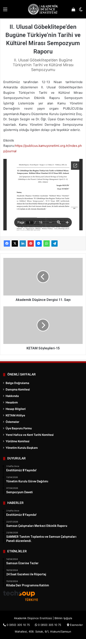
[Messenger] (38, 243)
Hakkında (12, 396)
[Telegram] (54, 243)
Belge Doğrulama (17, 383)
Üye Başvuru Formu (19, 428)
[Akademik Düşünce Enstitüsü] (43, 9)
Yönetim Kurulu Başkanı (22, 447)
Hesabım (12, 402)
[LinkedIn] (23, 243)
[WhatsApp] (46, 243)
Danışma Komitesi (18, 389)
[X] (15, 243)
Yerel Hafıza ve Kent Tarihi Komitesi (30, 434)
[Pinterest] (31, 243)
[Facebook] (7, 243)
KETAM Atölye (15, 415)
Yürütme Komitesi (17, 441)
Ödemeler (12, 421)
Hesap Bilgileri (16, 409)
